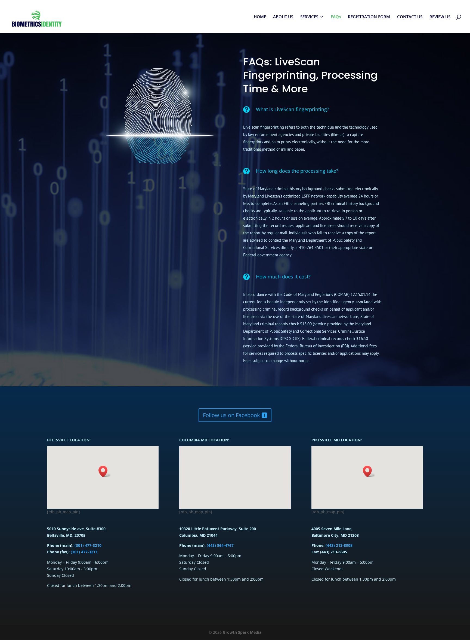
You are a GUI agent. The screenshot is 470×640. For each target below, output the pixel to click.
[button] (369, 471)
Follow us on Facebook (231, 415)
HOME (260, 17)
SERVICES (309, 17)
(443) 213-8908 (339, 545)
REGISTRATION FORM (369, 17)
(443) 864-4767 (220, 545)
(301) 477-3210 (87, 545)
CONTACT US (409, 17)
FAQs (336, 17)
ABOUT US (283, 17)
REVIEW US (439, 17)
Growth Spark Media (242, 632)
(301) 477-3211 (84, 551)
